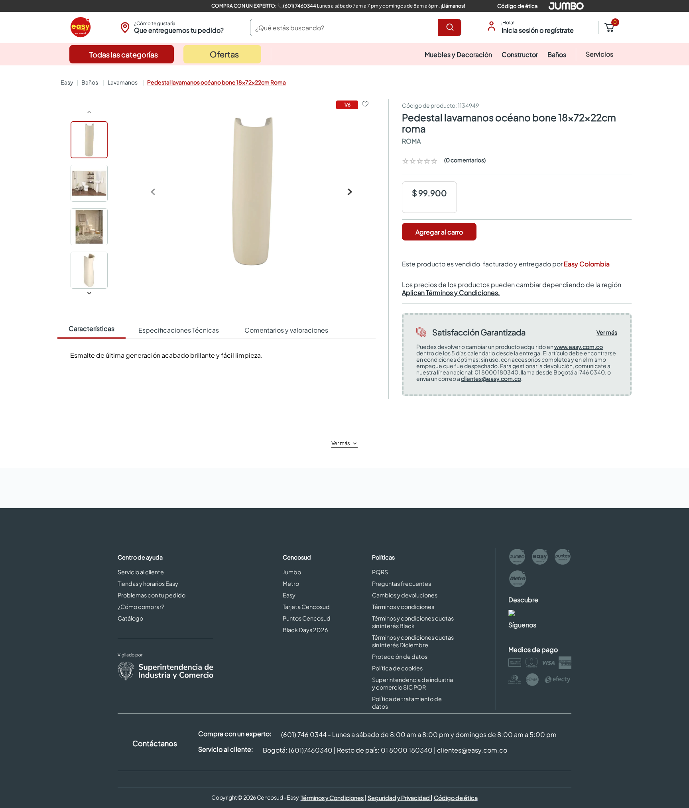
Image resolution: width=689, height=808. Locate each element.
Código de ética (517, 6)
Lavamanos (123, 82)
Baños (89, 82)
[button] (170, 27)
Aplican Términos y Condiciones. (451, 292)
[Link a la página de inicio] (66, 82)
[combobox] (355, 27)
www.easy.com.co (578, 346)
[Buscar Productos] (451, 27)
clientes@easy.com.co (491, 378)
